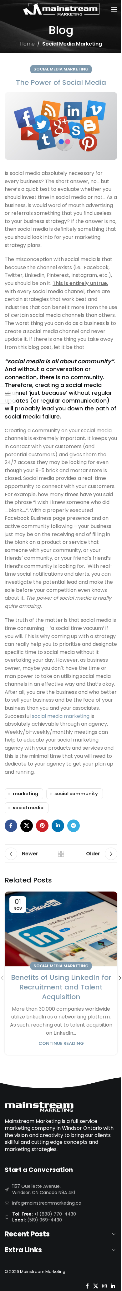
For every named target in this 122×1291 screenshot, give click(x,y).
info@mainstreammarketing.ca (46, 1203)
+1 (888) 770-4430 (55, 1214)
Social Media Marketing (72, 43)
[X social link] (26, 826)
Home (27, 43)
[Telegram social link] (73, 826)
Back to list (61, 854)
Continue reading (61, 1043)
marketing (25, 794)
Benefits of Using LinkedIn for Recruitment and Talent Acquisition (61, 987)
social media (28, 808)
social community (76, 794)
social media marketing (60, 716)
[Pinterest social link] (42, 826)
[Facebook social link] (11, 826)
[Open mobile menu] (114, 9)
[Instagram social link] (104, 1286)
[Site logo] (61, 8)
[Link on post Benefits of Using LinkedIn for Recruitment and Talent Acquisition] (61, 929)
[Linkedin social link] (58, 826)
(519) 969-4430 (44, 1220)
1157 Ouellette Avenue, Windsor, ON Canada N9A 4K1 (43, 1189)
